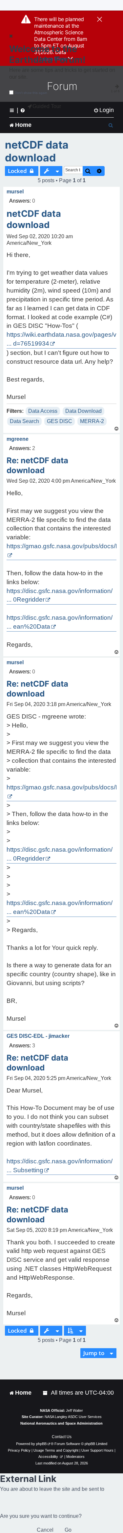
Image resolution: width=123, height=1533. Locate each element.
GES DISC (59, 421)
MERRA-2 (92, 421)
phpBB (41, 1444)
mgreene (18, 439)
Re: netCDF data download (37, 465)
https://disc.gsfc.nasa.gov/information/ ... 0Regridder (60, 595)
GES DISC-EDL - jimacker (38, 1036)
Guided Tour (46, 106)
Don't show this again (31, 93)
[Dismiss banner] (99, 19)
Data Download (83, 411)
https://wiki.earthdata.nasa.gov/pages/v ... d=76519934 (61, 339)
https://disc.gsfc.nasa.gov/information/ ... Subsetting (60, 1166)
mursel (15, 191)
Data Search (24, 421)
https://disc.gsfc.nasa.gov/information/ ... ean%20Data (60, 622)
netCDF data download (37, 151)
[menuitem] (103, 110)
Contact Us (62, 1436)
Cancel (45, 1530)
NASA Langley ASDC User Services (73, 1417)
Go (68, 1530)
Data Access (42, 411)
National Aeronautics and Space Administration (61, 1423)
